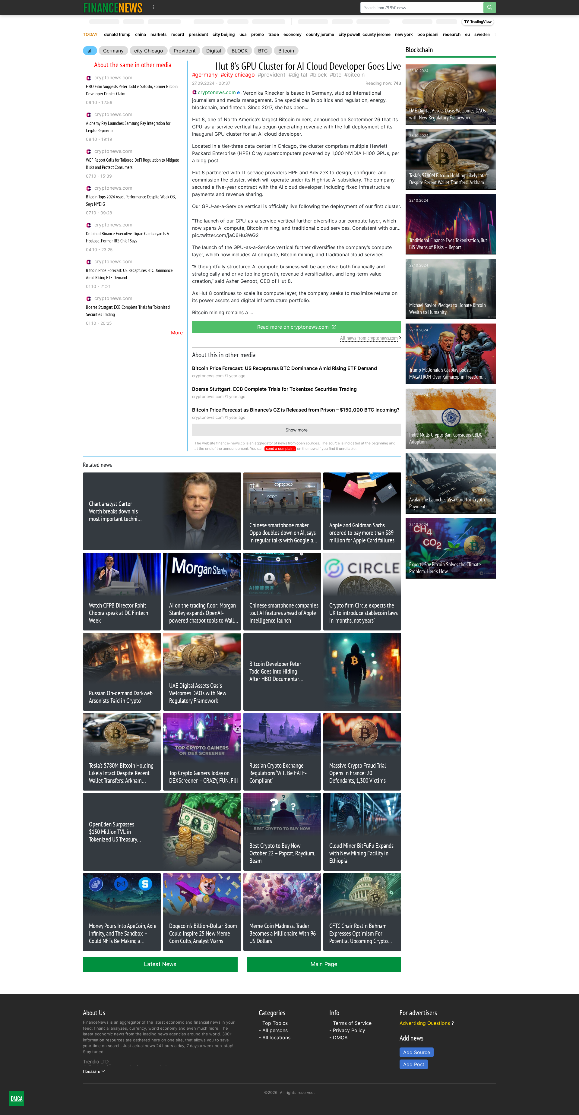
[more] (153, 7)
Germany (113, 51)
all (90, 51)
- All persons (273, 1030)
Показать (91, 1071)
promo (257, 34)
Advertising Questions (425, 1023)
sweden (482, 34)
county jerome (320, 34)
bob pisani (427, 34)
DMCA (340, 1037)
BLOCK (240, 51)
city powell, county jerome (365, 34)
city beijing (224, 34)
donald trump (117, 34)
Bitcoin (286, 51)
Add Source (416, 1052)
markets (158, 34)
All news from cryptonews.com (369, 337)
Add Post (413, 1064)
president (198, 34)
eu (467, 34)
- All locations (274, 1037)
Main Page (323, 964)
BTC (263, 51)
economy (292, 34)
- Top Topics (273, 1023)
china (140, 34)
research (451, 34)
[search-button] (489, 7)
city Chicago (148, 51)
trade (273, 34)
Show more (297, 429)
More (177, 333)
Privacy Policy (349, 1030)
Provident (185, 51)
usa (243, 34)
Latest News (160, 964)
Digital (213, 51)
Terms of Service (352, 1023)
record (177, 34)
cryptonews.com (113, 77)
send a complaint (280, 448)
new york (404, 34)
